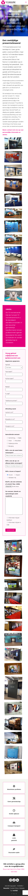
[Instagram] (16, 893)
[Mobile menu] (26, 2)
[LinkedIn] (14, 893)
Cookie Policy (14, 888)
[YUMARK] (8, 2)
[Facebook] (12, 893)
